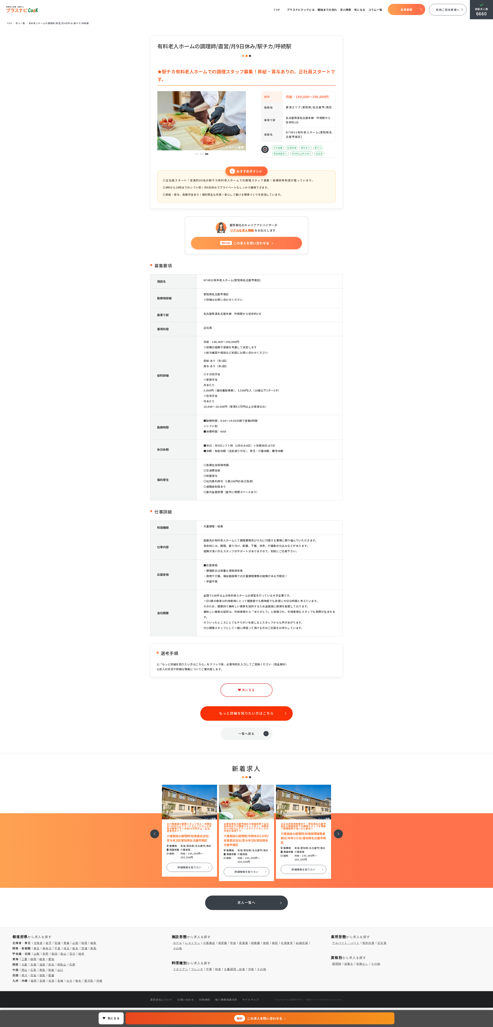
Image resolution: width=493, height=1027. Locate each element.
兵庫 (72, 964)
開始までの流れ (327, 10)
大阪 (25, 964)
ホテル (177, 943)
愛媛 (51, 975)
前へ (152, 831)
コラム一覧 (375, 10)
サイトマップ (250, 999)
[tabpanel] (172, 120)
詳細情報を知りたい (190, 867)
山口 (60, 969)
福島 (93, 943)
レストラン (192, 943)
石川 (73, 953)
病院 (275, 943)
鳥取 (42, 969)
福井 (81, 953)
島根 (51, 969)
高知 (33, 975)
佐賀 (52, 980)
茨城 (84, 948)
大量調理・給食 (234, 969)
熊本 (78, 980)
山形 (75, 943)
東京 (37, 948)
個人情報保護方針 (226, 999)
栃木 (75, 948)
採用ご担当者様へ (447, 10)
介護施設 (209, 943)
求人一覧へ (246, 902)
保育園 (222, 943)
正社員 (382, 943)
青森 (67, 943)
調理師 (336, 963)
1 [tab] (196, 154)
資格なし (362, 963)
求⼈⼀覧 (20, 23)
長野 (46, 953)
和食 (218, 969)
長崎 (60, 980)
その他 (177, 948)
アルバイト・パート (346, 943)
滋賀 (42, 964)
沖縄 (99, 980)
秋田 (84, 943)
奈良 (51, 964)
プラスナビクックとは (300, 10)
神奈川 (47, 948)
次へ (336, 831)
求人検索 (345, 10)
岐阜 (42, 959)
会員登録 (406, 9)
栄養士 (348, 963)
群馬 (93, 948)
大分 (69, 980)
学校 (233, 943)
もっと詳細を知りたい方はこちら (246, 713)
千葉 (57, 948)
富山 (63, 953)
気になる (359, 10)
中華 (209, 969)
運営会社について (161, 999)
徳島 (42, 975)
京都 (33, 964)
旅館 (266, 943)
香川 (25, 975)
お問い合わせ (185, 999)
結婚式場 (302, 943)
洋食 (251, 969)
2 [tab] (201, 154)
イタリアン (180, 969)
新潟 (55, 953)
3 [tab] (206, 154)
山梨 (37, 953)
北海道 (38, 943)
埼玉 (67, 948)
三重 (25, 959)
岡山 (25, 969)
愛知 (51, 959)
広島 (33, 969)
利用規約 (204, 999)
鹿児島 (88, 980)
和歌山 (61, 964)
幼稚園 (255, 943)
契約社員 (368, 943)
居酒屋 (243, 943)
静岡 (33, 959)
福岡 (34, 980)
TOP (276, 10)
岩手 (49, 943)
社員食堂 (287, 943)
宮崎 (42, 980)
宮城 (57, 943)
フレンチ (197, 969)
